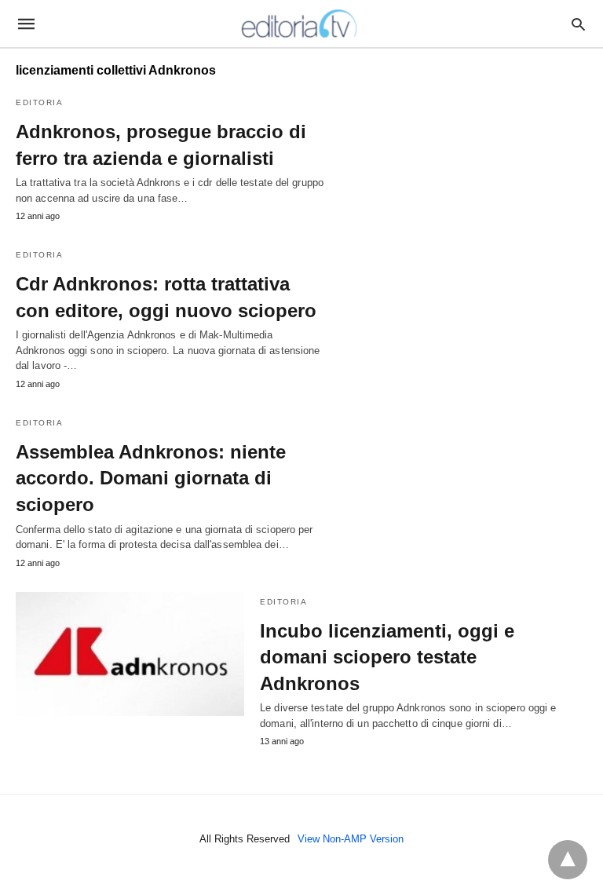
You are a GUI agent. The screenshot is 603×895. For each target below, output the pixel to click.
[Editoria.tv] (300, 23)
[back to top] (567, 859)
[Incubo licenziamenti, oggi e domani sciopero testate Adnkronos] (130, 654)
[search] (578, 24)
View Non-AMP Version (351, 839)
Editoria (39, 102)
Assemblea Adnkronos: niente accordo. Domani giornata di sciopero (151, 478)
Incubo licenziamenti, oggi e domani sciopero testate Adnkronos (387, 657)
